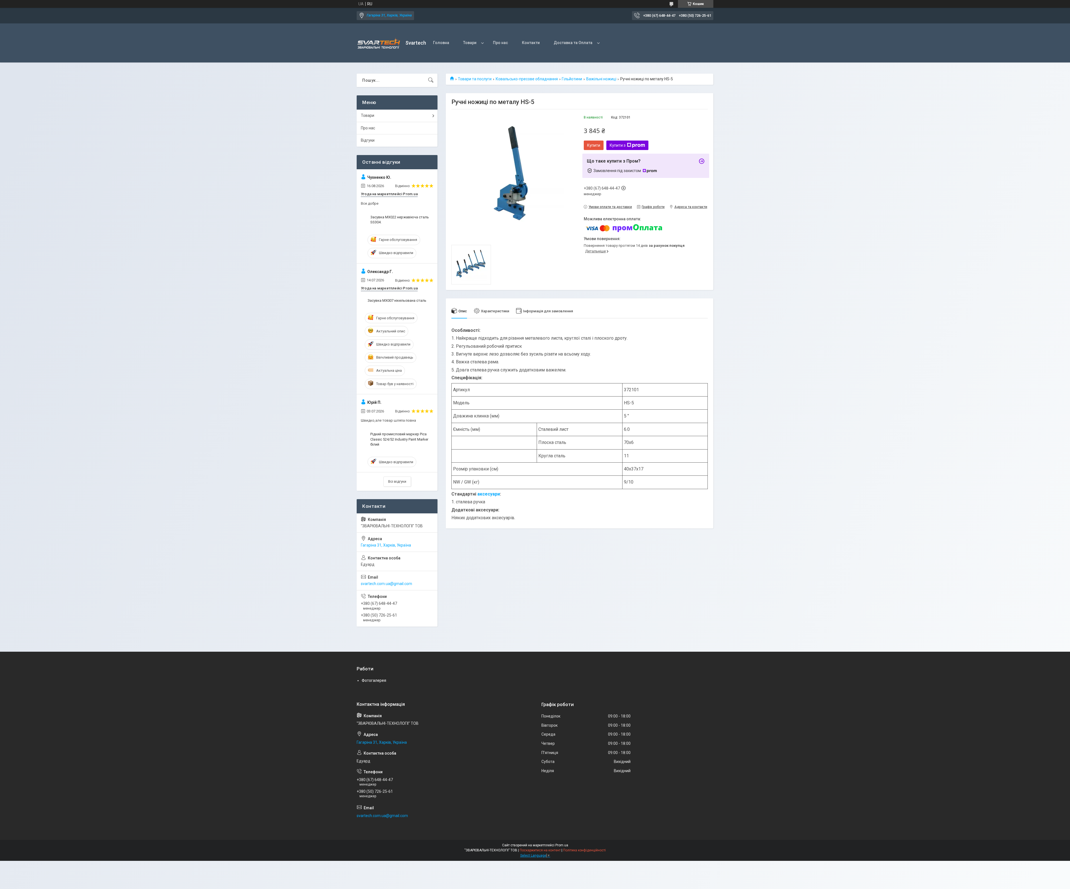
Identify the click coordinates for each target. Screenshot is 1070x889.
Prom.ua (561, 845)
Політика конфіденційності (584, 850)
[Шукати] (430, 80)
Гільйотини (572, 79)
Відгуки (367, 140)
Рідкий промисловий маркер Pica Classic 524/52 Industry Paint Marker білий (399, 439)
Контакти (531, 42)
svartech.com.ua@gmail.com (386, 583)
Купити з (618, 145)
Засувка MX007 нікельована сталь (397, 300)
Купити (593, 145)
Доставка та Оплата (573, 42)
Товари (469, 42)
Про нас (500, 42)
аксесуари (488, 494)
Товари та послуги (475, 79)
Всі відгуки (397, 481)
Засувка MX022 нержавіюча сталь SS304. (399, 219)
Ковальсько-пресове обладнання (527, 79)
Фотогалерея (374, 680)
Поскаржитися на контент (540, 850)
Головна (441, 42)
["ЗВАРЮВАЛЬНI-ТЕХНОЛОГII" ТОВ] (379, 43)
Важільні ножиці (601, 79)
